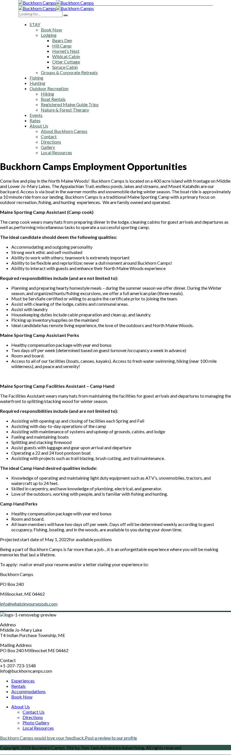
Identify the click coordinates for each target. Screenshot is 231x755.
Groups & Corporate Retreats (69, 72)
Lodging (49, 35)
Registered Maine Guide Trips (70, 104)
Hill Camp (62, 45)
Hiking (47, 93)
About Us (39, 125)
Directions (51, 141)
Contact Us (34, 712)
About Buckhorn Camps (64, 131)
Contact (49, 136)
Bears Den (62, 40)
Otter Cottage (66, 61)
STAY (35, 24)
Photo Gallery (36, 722)
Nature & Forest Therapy (65, 109)
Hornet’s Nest (65, 51)
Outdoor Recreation (49, 88)
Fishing (36, 77)
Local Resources (56, 152)
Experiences (23, 680)
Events (36, 115)
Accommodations (28, 691)
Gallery (48, 147)
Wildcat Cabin (66, 56)
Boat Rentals (53, 99)
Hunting (37, 83)
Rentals (18, 686)
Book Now (51, 29)
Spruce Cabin (65, 67)
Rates (35, 120)
